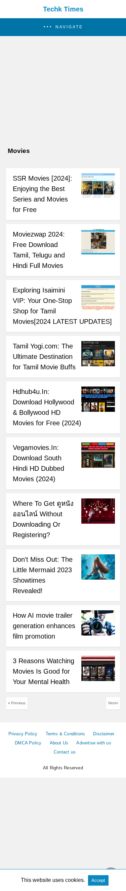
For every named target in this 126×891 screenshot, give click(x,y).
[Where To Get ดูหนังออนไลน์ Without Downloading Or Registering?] (98, 522)
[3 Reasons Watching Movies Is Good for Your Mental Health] (98, 679)
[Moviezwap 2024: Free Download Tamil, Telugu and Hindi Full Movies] (98, 252)
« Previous (17, 703)
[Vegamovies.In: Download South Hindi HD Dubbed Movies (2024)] (98, 466)
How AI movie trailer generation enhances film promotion (44, 626)
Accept (98, 880)
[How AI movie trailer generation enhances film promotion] (98, 634)
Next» (113, 703)
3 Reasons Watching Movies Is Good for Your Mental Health (43, 671)
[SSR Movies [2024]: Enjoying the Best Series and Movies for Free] (98, 196)
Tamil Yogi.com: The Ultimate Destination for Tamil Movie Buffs (44, 356)
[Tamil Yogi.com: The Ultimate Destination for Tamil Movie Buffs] (98, 364)
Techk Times (63, 9)
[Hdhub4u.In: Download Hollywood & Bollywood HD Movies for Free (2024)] (98, 410)
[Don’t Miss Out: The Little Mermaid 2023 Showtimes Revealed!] (98, 578)
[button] (63, 27)
